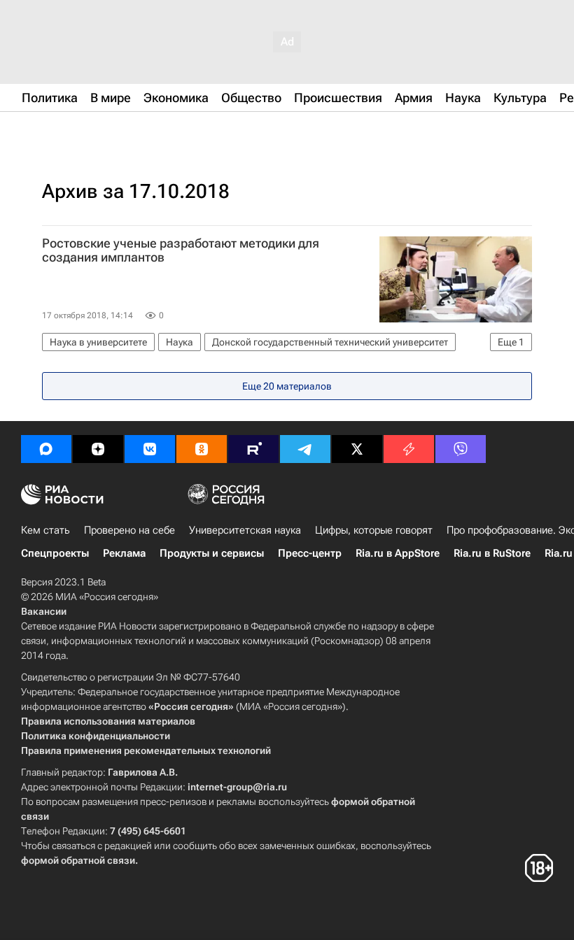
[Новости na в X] (357, 449)
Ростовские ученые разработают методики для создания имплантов (180, 250)
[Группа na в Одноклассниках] (201, 449)
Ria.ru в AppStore (398, 553)
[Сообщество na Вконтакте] (150, 449)
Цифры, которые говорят (374, 530)
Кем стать (45, 530)
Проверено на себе (129, 530)
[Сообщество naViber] (460, 449)
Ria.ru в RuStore (492, 553)
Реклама (124, 553)
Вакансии (43, 611)
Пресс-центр (310, 553)
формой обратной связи (78, 860)
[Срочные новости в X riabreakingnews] (409, 449)
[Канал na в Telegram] (305, 449)
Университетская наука (245, 530)
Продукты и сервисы (212, 553)
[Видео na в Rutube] (253, 449)
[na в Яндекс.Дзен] (98, 449)
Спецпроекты (55, 553)
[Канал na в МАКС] (46, 449)
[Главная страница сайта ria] (91, 131)
